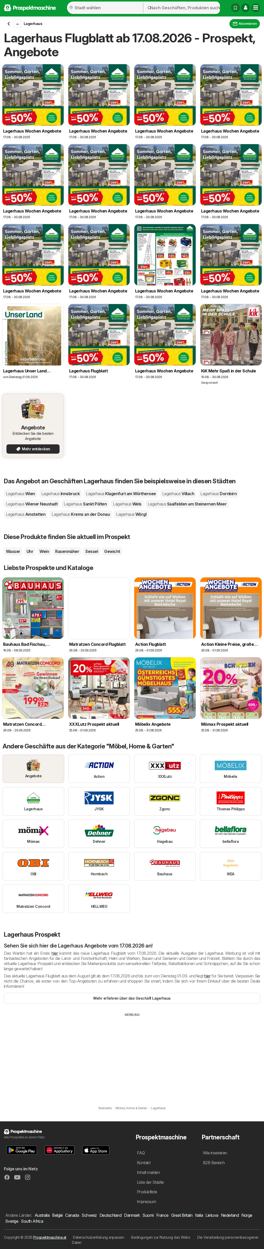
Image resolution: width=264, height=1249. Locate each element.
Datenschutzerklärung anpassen (98, 1237)
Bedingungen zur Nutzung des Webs (160, 1237)
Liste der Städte (150, 1182)
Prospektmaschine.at (49, 1237)
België (57, 1215)
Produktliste (147, 1191)
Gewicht (112, 551)
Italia (199, 1215)
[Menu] (255, 7)
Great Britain (181, 1215)
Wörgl (131, 514)
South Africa (32, 1221)
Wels (127, 504)
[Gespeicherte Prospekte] (235, 7)
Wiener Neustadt (31, 504)
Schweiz (89, 1215)
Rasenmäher (67, 551)
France (162, 1215)
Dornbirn (218, 493)
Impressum (146, 1201)
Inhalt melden (148, 1172)
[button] (245, 7)
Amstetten (25, 514)
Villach (178, 493)
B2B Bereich (214, 1162)
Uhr (30, 551)
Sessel (91, 551)
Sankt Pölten (85, 504)
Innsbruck (60, 493)
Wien (20, 493)
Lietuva (211, 1215)
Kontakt (143, 1162)
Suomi (147, 1215)
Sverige (11, 1221)
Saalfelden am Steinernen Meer (187, 504)
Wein (44, 551)
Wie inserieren (215, 1152)
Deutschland (110, 1215)
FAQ (141, 1152)
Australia (42, 1215)
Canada (72, 1215)
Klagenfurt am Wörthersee (121, 493)
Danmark (132, 1215)
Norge (246, 1215)
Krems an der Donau (81, 514)
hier (55, 953)
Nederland (230, 1215)
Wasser (13, 551)
